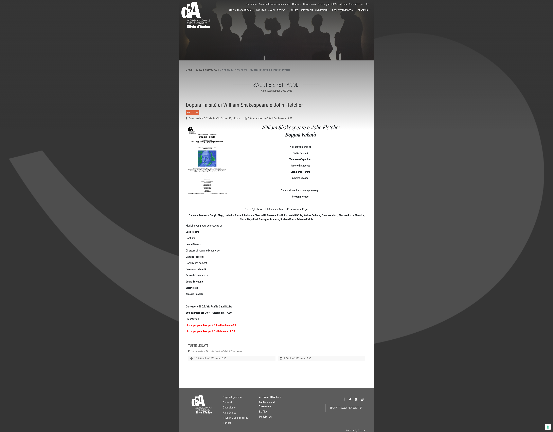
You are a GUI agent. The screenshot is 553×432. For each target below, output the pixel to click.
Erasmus (363, 10)
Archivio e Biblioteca (270, 397)
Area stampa (356, 4)
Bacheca (261, 10)
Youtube (356, 399)
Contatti (296, 4)
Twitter (350, 399)
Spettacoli (307, 10)
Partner (227, 422)
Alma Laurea (229, 412)
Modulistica (265, 416)
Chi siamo (251, 4)
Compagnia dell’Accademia (332, 4)
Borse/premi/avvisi (343, 10)
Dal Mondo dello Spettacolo (267, 404)
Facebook (344, 399)
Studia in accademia (240, 10)
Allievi (294, 10)
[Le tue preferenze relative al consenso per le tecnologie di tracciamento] (548, 427)
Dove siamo (309, 4)
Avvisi (271, 10)
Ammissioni (321, 10)
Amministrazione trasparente (274, 4)
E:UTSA (263, 411)
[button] (368, 4)
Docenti (282, 10)
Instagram (362, 399)
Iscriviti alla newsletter (346, 407)
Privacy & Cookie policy (235, 417)
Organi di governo (232, 397)
